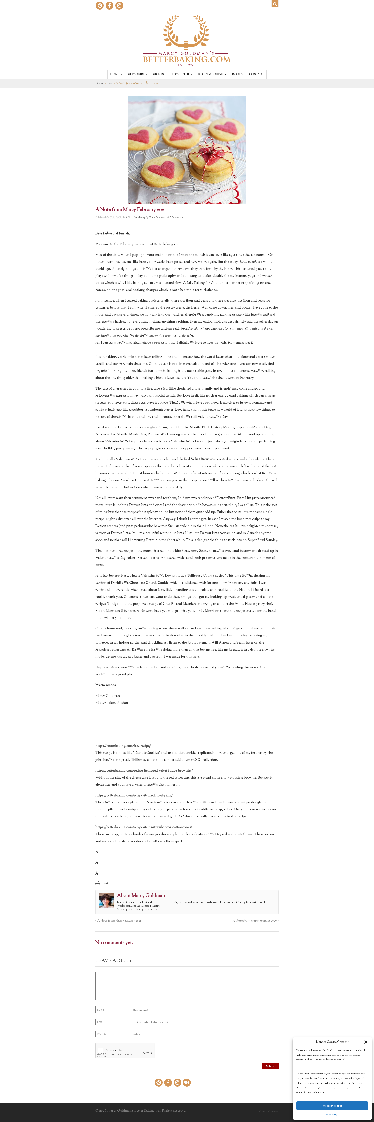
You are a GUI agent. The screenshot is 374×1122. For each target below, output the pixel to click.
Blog (109, 83)
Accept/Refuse (332, 1105)
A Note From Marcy (135, 217)
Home (99, 83)
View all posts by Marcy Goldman (137, 909)
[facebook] (109, 6)
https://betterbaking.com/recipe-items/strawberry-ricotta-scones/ (143, 827)
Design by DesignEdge (269, 1111)
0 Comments (176, 217)
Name (140, 1010)
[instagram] (119, 6)
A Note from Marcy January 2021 (119, 920)
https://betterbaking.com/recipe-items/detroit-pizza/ (134, 795)
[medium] (187, 1083)
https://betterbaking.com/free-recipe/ (123, 746)
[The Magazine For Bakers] (187, 63)
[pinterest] (100, 6)
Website (136, 1034)
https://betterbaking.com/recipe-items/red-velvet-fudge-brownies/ (144, 770)
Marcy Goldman (157, 217)
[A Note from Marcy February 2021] (187, 150)
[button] (366, 1042)
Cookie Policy (330, 1115)
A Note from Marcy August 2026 (254, 920)
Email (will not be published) (150, 1022)
